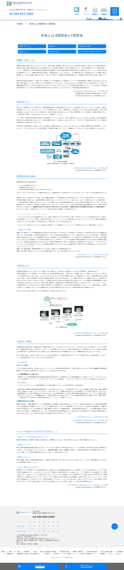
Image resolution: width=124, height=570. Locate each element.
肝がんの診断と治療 (106, 551)
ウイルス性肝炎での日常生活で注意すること (91, 51)
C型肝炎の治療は (54, 51)
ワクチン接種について (69, 553)
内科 (34, 551)
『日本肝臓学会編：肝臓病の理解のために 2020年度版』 (89, 91)
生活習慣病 (119, 551)
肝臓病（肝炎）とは (24, 46)
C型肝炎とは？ (23, 51)
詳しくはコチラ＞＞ (54, 397)
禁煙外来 (47, 553)
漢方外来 (56, 553)
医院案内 (95, 14)
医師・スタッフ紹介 (14, 551)
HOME (77, 14)
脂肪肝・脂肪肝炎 (78, 551)
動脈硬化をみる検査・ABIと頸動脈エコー (29, 553)
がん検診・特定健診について (88, 553)
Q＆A (110, 553)
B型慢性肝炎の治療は (85, 46)
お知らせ (118, 553)
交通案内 (104, 14)
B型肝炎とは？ (53, 46)
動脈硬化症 (10, 553)
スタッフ (86, 14)
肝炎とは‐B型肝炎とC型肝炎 (48, 551)
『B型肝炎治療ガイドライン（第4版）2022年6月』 (91, 254)
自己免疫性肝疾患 (92, 551)
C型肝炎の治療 (64, 551)
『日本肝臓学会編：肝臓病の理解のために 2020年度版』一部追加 (86, 485)
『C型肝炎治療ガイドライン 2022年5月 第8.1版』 (91, 416)
